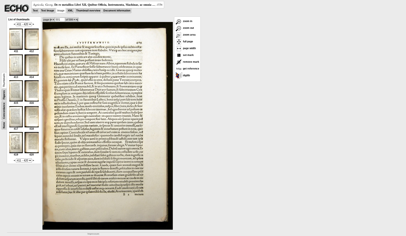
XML (70, 10)
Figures (4, 94)
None (4, 125)
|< (51, 19)
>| (77, 19)
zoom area (189, 34)
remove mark (190, 61)
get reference (190, 68)
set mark (188, 55)
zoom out (188, 27)
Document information (116, 10)
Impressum (93, 234)
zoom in (187, 21)
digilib (186, 75)
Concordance (4, 111)
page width (189, 48)
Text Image (47, 10)
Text (35, 10)
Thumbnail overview (88, 10)
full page (187, 41)
